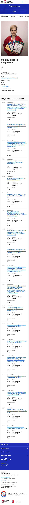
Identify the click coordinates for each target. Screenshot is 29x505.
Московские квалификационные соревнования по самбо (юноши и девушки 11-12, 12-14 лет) (16, 251)
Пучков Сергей (5, 86)
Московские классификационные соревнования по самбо (16, 325)
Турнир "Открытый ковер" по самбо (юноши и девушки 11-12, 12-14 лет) (17, 411)
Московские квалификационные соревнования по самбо (16, 179)
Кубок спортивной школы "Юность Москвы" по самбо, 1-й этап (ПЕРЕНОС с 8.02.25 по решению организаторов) (16, 233)
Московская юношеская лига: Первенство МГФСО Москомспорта (17, 427)
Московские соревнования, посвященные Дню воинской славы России (15, 162)
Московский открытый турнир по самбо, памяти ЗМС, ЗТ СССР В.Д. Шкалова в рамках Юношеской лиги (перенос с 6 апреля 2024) (16, 359)
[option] (4, 16)
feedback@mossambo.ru (6, 480)
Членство (12, 16)
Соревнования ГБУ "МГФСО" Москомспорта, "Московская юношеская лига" (15, 309)
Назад (14, 11)
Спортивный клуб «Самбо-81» (9, 78)
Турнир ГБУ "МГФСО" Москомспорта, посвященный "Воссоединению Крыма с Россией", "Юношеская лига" (17, 214)
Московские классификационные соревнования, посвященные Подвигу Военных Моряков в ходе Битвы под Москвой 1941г (16, 269)
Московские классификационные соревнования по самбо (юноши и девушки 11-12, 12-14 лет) (16, 393)
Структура (20, 16)
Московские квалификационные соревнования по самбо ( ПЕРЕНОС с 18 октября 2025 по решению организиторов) (17, 144)
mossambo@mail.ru (5, 477)
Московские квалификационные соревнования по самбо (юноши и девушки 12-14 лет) (16, 126)
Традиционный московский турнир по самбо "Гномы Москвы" (17, 341)
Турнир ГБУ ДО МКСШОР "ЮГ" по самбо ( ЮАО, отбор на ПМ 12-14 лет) (16, 196)
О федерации (4, 16)
